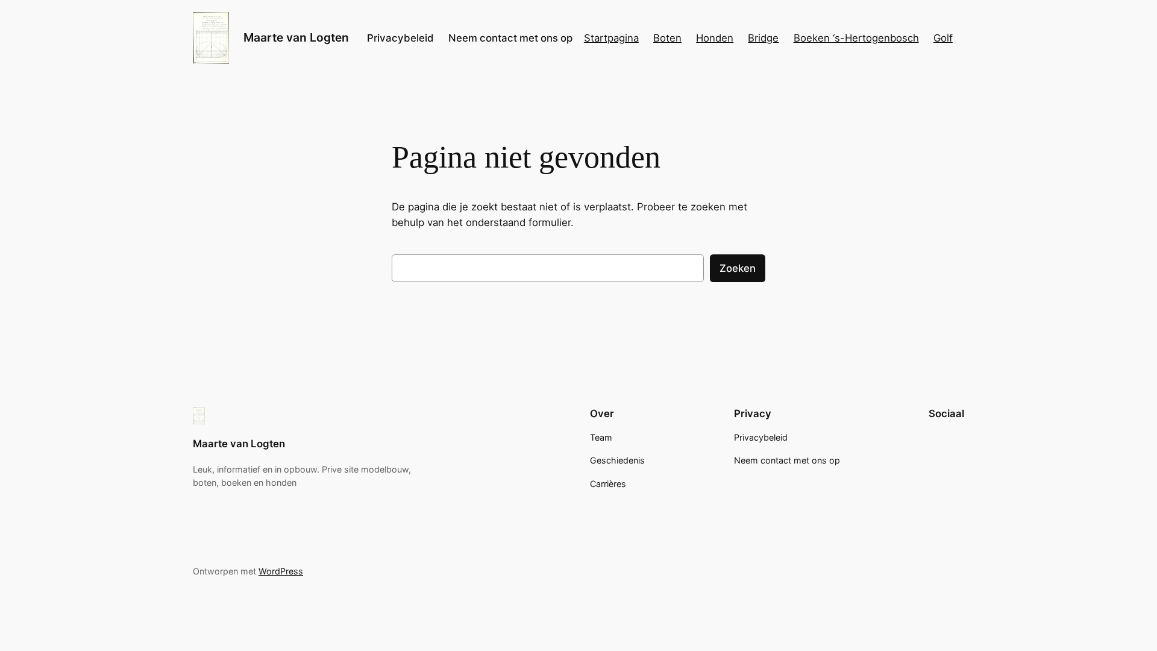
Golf (943, 38)
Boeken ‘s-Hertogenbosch (856, 38)
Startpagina (611, 38)
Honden (714, 38)
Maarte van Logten (296, 37)
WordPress (281, 571)
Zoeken (738, 268)
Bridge (763, 38)
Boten (667, 38)
